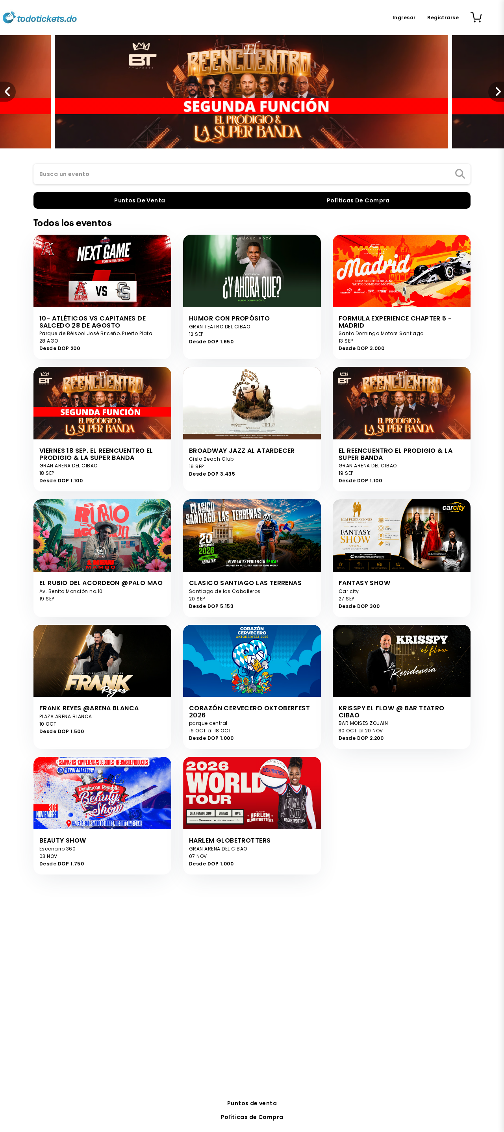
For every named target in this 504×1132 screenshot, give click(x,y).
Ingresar (404, 17)
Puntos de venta (252, 1103)
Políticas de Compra (252, 1117)
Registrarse (443, 17)
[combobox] (252, 174)
